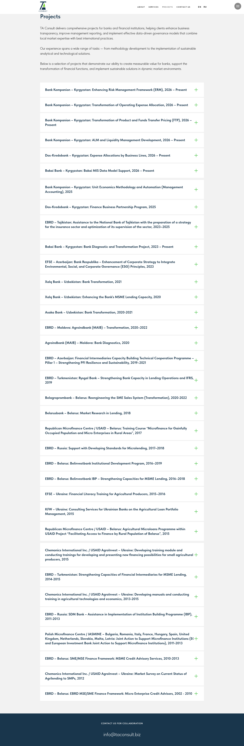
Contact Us (183, 7)
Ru (205, 7)
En (199, 7)
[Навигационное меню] (237, 6)
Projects (167, 7)
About (141, 7)
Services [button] (154, 7)
